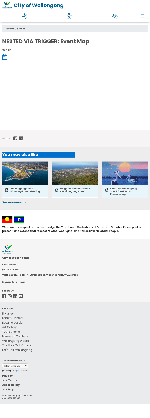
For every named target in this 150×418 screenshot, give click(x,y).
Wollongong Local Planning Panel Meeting (25, 190)
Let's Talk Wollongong (17, 350)
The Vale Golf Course (16, 345)
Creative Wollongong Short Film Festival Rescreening (123, 191)
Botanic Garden (13, 323)
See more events (14, 202)
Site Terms (9, 380)
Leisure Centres (13, 318)
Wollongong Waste (15, 341)
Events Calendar (16, 28)
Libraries (8, 314)
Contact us (9, 264)
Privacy (7, 376)
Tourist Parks (11, 332)
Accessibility (11, 385)
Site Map (8, 389)
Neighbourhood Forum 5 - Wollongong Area (75, 190)
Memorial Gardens (15, 336)
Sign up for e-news (13, 282)
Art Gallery (9, 327)
